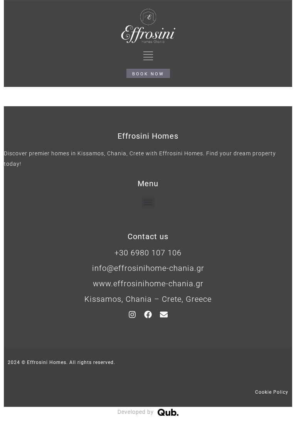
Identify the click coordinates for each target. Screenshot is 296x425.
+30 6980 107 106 (148, 252)
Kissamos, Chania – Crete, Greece (148, 299)
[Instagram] (132, 314)
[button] (148, 202)
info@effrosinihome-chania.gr (148, 268)
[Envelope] (164, 314)
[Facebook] (148, 314)
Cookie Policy (271, 392)
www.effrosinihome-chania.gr (148, 283)
